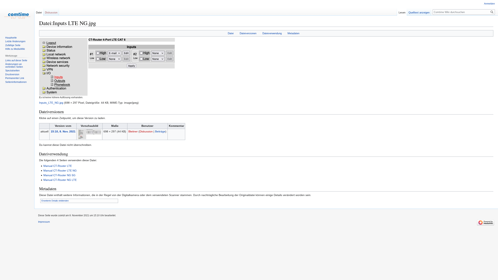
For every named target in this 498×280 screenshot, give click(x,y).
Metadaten (293, 33)
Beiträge (160, 131)
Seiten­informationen (16, 82)
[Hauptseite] (17, 15)
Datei (231, 33)
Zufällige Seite (12, 45)
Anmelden (489, 3)
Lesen (402, 12)
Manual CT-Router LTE (57, 165)
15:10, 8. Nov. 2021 (63, 131)
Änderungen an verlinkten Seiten (14, 65)
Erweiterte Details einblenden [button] (55, 201)
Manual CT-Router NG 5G (59, 175)
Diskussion (146, 131)
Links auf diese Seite (16, 60)
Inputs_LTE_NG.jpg (51, 102)
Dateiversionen (248, 33)
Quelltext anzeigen (419, 12)
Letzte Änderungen (15, 41)
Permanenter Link (14, 78)
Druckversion (12, 74)
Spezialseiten (12, 70)
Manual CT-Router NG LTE (60, 179)
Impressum (44, 221)
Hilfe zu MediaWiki (15, 49)
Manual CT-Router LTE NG (60, 170)
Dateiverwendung (272, 33)
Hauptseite (11, 37)
